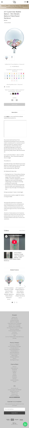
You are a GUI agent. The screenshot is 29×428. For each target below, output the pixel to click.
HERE (7, 116)
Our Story (14, 332)
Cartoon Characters (14, 354)
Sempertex (14, 369)
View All (14, 381)
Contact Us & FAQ (14, 320)
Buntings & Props (14, 359)
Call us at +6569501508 (14, 397)
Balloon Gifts (14, 355)
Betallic (14, 372)
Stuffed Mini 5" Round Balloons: (14, 64)
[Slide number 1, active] (12, 302)
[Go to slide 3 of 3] (4, 286)
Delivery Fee (14, 317)
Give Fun (14, 366)
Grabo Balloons (14, 368)
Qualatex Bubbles (14, 380)
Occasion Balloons (14, 357)
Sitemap (14, 338)
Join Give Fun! (14, 333)
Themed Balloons (14, 351)
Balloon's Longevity (14, 321)
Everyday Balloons (14, 348)
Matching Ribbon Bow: (14, 84)
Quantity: (14, 97)
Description (14, 112)
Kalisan (14, 374)
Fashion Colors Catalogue (14, 324)
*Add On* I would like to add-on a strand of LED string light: (14, 90)
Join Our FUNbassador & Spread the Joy (14, 336)
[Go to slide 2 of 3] (24, 286)
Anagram (14, 371)
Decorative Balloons (14, 352)
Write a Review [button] (7, 22)
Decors (14, 358)
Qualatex (14, 375)
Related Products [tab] (14, 270)
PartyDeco (14, 377)
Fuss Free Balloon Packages (14, 346)
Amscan (14, 378)
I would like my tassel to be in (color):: (14, 70)
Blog (15, 335)
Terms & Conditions (14, 329)
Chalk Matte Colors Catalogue (14, 323)
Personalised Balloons (14, 349)
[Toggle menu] (2, 2)
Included (8, 86)
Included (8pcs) (15, 66)
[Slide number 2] (14, 302)
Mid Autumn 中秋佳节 (14, 345)
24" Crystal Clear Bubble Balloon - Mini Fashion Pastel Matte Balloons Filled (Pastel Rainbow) (20, 292)
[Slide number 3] (16, 302)
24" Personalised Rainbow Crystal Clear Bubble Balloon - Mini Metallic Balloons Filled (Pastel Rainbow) (9, 292)
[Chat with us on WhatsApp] (25, 424)
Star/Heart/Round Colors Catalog (14, 327)
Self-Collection (14, 318)
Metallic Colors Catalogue (14, 326)
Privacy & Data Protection (14, 330)
